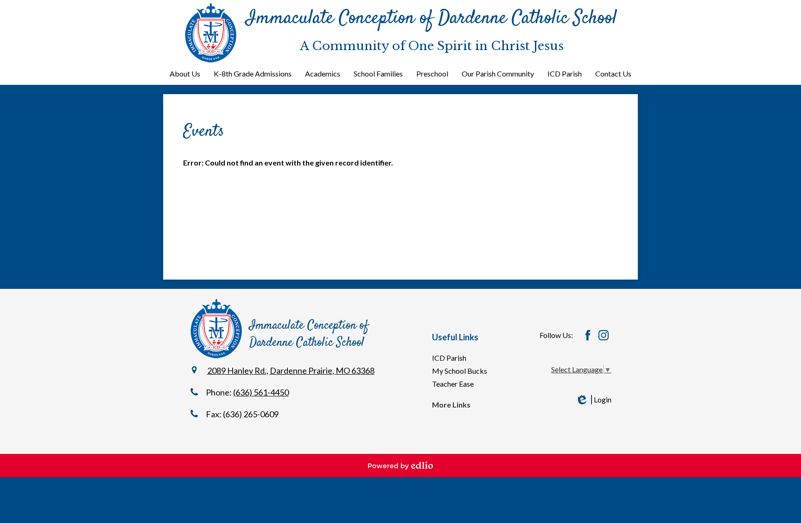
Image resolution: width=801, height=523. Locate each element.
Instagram (603, 335)
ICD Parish (449, 357)
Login (593, 399)
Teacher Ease (453, 383)
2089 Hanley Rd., (237, 370)
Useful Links (455, 337)
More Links (451, 404)
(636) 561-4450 (261, 392)
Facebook (588, 335)
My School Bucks (459, 370)
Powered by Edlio (400, 465)
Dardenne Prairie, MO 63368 (322, 370)
